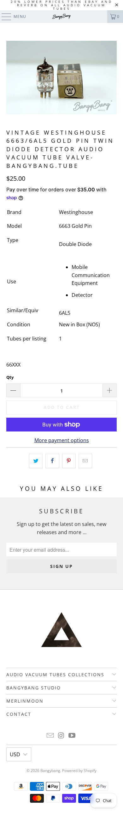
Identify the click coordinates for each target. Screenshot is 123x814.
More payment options (61, 440)
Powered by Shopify (79, 770)
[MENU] (3, 16)
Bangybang (50, 770)
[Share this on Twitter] (36, 461)
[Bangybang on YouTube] (72, 736)
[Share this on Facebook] (52, 461)
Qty (10, 377)
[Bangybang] (61, 16)
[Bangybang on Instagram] (61, 736)
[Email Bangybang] (50, 736)
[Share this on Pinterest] (69, 461)
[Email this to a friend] (85, 461)
